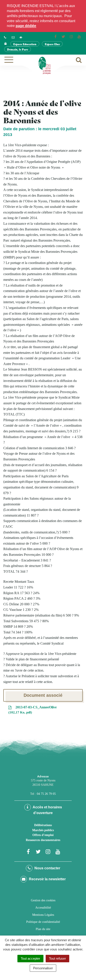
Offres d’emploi (43, 835)
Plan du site (43, 929)
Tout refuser (57, 958)
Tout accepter (30, 958)
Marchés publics (43, 830)
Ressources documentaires (43, 840)
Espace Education (24, 44)
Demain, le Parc (17, 49)
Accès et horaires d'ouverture (47, 810)
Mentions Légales (43, 914)
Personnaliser (43, 968)
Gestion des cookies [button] (43, 900)
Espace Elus (52, 44)
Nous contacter (47, 868)
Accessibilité (43, 907)
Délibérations (43, 825)
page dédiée (26, 26)
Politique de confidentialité (43, 921)
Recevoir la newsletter (47, 879)
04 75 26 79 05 (46, 793)
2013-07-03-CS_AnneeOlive (33, 709)
